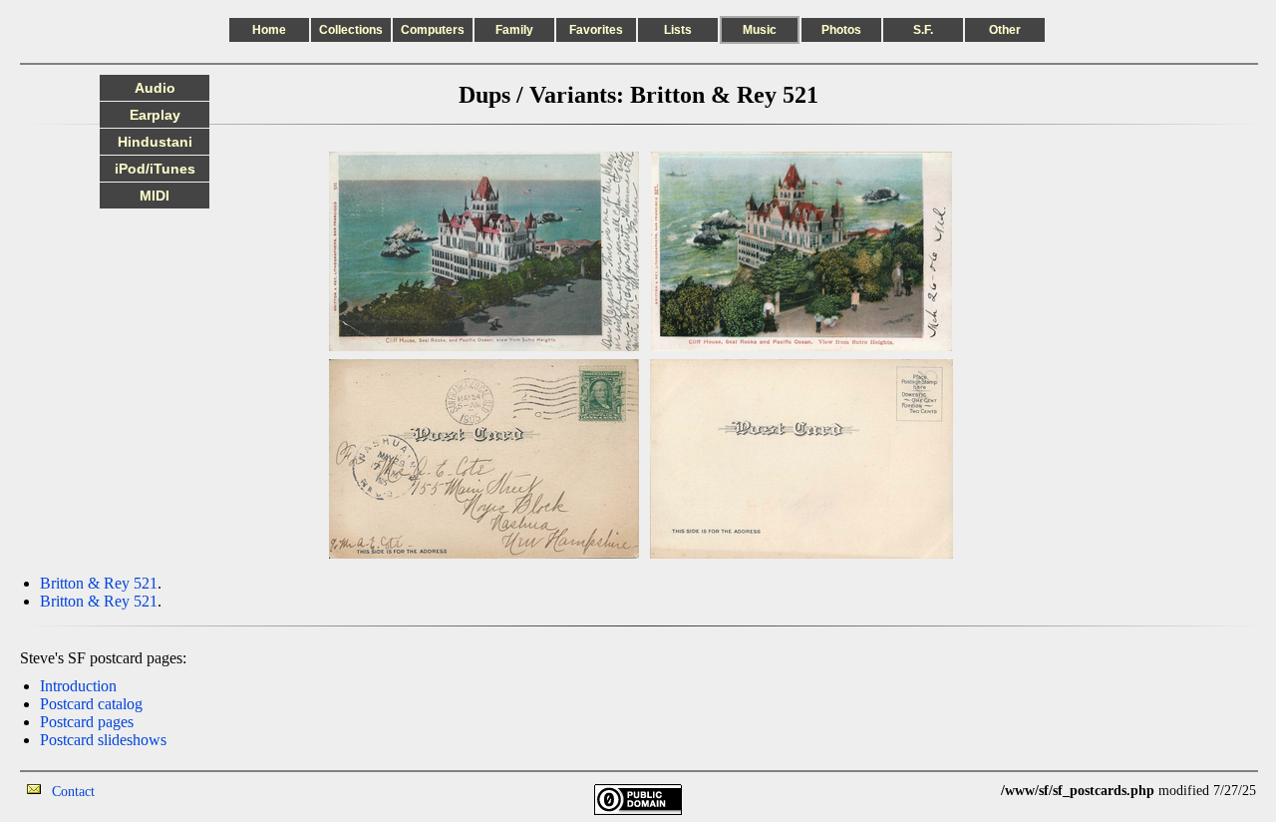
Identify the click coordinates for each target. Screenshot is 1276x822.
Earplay (155, 115)
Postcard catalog (91, 703)
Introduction (78, 685)
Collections (351, 30)
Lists (678, 30)
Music (760, 30)
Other (1005, 30)
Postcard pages (87, 721)
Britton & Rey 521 (99, 583)
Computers (433, 30)
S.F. (923, 30)
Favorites (596, 30)
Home (269, 30)
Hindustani (155, 142)
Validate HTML (139, 790)
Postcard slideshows (103, 739)
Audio (155, 88)
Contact (73, 791)
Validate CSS (964, 790)
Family (514, 30)
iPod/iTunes (155, 169)
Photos (841, 30)
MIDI (154, 196)
